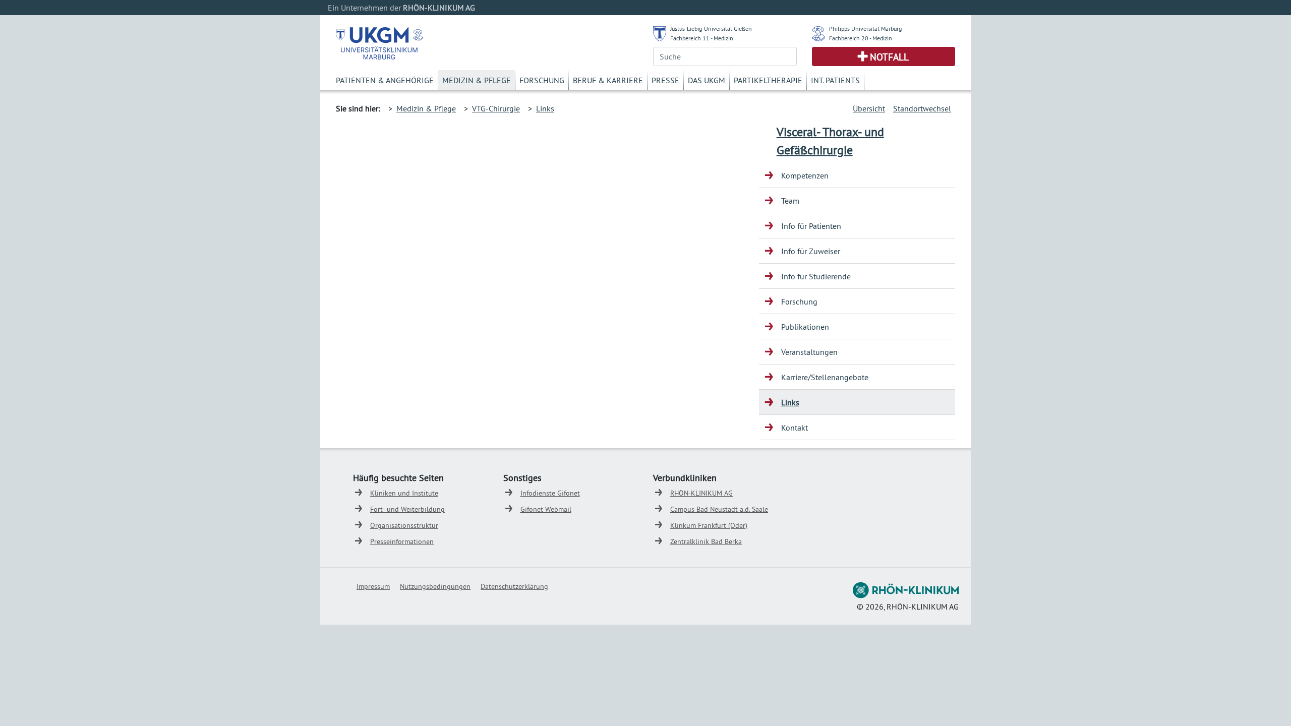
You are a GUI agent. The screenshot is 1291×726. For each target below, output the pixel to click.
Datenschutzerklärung (514, 586)
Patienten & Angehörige (385, 80)
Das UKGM (706, 80)
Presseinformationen (402, 541)
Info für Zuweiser (810, 251)
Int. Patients (835, 80)
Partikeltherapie (768, 80)
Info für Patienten (811, 226)
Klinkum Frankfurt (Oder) (708, 525)
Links (545, 108)
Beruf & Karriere (608, 80)
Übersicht (869, 108)
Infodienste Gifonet (550, 493)
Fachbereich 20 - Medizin (860, 38)
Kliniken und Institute (404, 493)
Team (790, 201)
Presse (665, 80)
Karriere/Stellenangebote (824, 377)
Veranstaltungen (809, 352)
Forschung (541, 80)
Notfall (889, 57)
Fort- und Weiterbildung (407, 509)
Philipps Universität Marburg (865, 28)
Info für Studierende (816, 276)
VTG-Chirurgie (496, 108)
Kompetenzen (805, 175)
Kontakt (794, 427)
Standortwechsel (922, 108)
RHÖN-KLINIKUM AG (701, 493)
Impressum (373, 586)
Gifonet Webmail (545, 509)
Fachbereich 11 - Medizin (701, 38)
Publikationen (805, 327)
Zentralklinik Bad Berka (706, 541)
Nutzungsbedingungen (435, 586)
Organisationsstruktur (404, 525)
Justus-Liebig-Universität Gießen (711, 28)
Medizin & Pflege (476, 80)
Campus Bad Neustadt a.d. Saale (719, 509)
